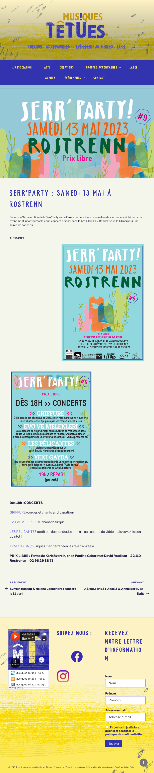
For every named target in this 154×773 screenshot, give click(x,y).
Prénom (110, 693)
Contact (99, 78)
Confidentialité (122, 767)
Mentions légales (105, 767)
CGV (132, 767)
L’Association (22, 67)
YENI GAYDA (19, 546)
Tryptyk (69, 767)
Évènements (73, 78)
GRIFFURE (18, 512)
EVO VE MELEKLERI (25, 522)
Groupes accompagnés (102, 67)
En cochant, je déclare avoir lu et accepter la (123, 731)
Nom (108, 676)
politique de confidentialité (123, 734)
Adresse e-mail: (115, 710)
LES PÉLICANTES (23, 532)
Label (134, 67)
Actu (47, 67)
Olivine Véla (91, 767)
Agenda (50, 78)
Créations (67, 67)
